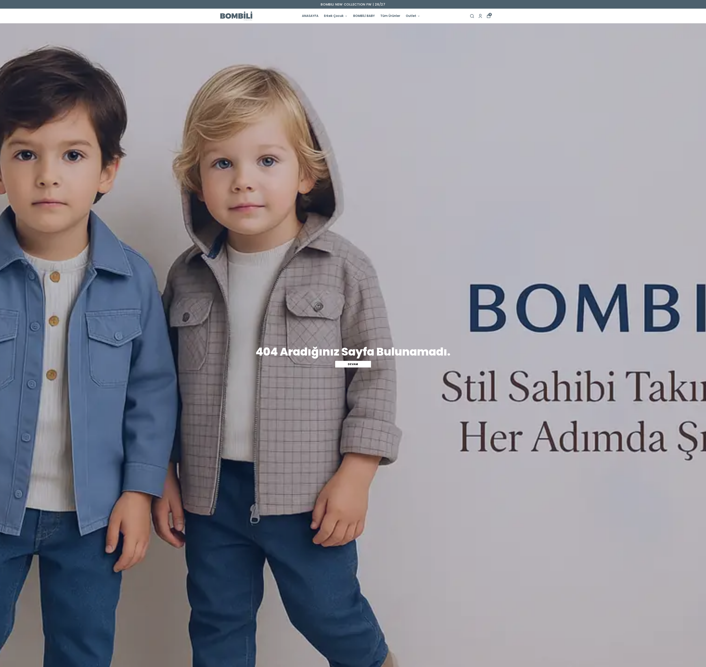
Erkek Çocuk (334, 16)
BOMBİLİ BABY (364, 16)
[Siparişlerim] (480, 16)
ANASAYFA (310, 16)
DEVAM (353, 364)
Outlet (411, 16)
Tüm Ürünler (390, 16)
